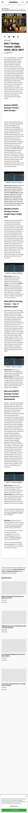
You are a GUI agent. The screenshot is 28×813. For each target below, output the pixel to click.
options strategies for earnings (15, 513)
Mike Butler (9, 53)
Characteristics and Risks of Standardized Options (13, 570)
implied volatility (16, 147)
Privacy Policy (17, 803)
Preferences (15, 806)
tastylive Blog (5, 8)
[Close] (26, 796)
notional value (11, 150)
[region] (14, 804)
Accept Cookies (14, 810)
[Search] (23, 2)
